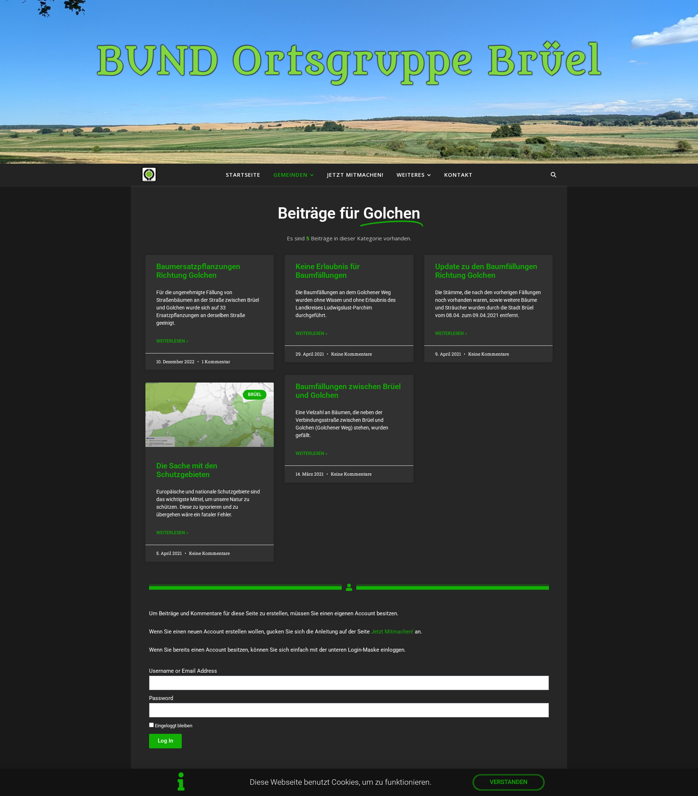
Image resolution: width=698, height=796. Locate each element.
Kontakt (458, 174)
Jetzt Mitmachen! (355, 174)
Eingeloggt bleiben (173, 725)
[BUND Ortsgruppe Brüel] (149, 174)
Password (161, 698)
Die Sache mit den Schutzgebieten (186, 470)
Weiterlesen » (172, 341)
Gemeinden (290, 174)
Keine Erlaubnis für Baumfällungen (328, 271)
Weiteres (411, 174)
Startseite (243, 174)
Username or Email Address (183, 671)
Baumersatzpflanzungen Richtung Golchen (198, 271)
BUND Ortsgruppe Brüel (349, 62)
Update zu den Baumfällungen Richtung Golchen (486, 271)
